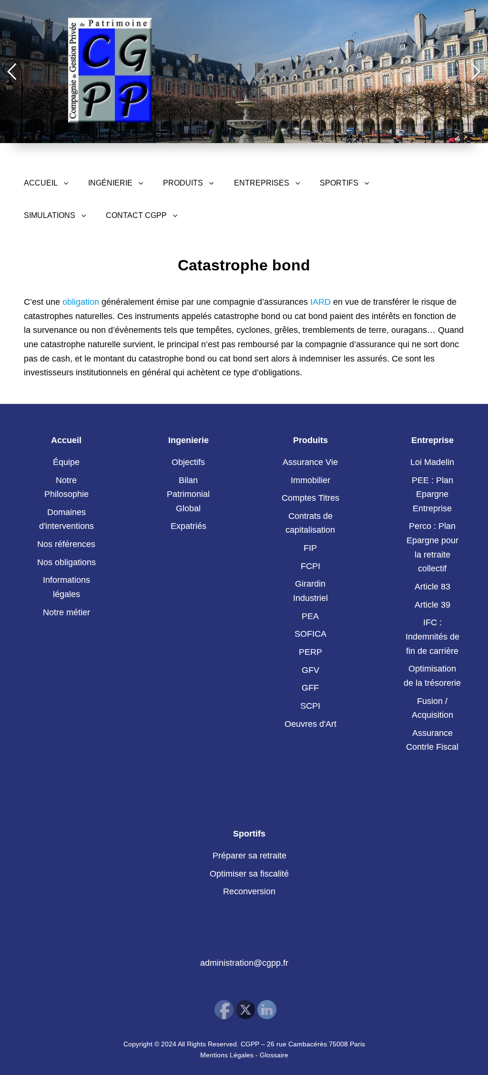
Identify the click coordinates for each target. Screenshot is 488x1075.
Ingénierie (110, 183)
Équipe (66, 462)
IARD (320, 302)
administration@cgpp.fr (244, 963)
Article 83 (432, 586)
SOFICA (310, 634)
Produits (183, 183)
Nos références (66, 544)
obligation (80, 302)
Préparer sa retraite (249, 855)
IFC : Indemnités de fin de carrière (432, 636)
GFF (310, 688)
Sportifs (339, 183)
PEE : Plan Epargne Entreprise (432, 494)
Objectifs (188, 462)
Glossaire (274, 1055)
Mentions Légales (227, 1055)
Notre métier (66, 612)
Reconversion (249, 891)
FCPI (310, 566)
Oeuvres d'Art (310, 724)
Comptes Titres (310, 498)
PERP (310, 652)
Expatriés (188, 526)
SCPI (310, 706)
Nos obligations (66, 562)
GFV (310, 670)
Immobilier (310, 480)
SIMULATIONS (49, 215)
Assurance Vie (310, 462)
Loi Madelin (432, 462)
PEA (310, 616)
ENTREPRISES (261, 183)
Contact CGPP (136, 215)
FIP (310, 548)
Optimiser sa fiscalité (249, 874)
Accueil (41, 183)
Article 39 (432, 605)
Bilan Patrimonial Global (188, 494)
